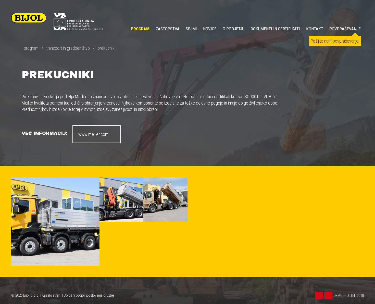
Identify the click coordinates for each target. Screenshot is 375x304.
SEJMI (191, 28)
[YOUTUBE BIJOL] (319, 295)
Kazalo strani (51, 295)
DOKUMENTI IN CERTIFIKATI (275, 28)
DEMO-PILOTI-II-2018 (349, 295)
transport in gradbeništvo (68, 48)
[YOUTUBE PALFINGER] (329, 295)
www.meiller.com (93, 134)
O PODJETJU (233, 28)
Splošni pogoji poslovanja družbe (89, 295)
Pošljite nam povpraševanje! (335, 41)
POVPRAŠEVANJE (345, 28)
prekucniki (106, 48)
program (31, 48)
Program (140, 28)
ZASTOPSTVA (168, 28)
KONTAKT (314, 28)
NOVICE (210, 28)
